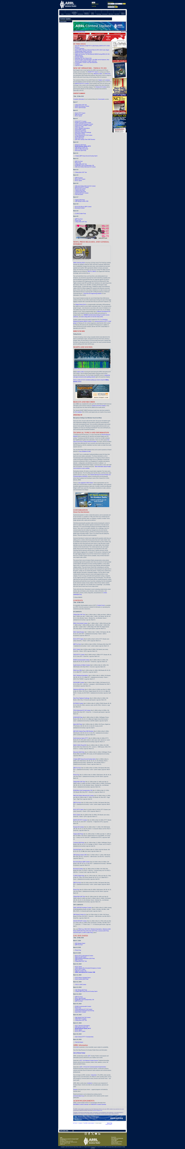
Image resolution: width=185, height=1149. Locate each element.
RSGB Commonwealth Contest (83, 122)
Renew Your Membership (118, 1138)
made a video (80, 371)
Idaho (100, 73)
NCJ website (78, 412)
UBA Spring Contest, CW (81, 1027)
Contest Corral (100, 605)
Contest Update (63, 21)
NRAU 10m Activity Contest (82, 106)
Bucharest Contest (79, 208)
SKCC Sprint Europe (80, 107)
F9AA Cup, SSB (79, 126)
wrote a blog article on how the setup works (92, 316)
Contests (77, 63)
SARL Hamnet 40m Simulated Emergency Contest (88, 968)
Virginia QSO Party (80, 190)
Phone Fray (78, 162)
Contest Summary (79, 48)
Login (93, 2)
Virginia (100, 80)
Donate (75, 1089)
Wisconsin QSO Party (80, 150)
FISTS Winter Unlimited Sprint (82, 977)
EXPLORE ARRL (64, 1130)
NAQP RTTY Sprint (93, 72)
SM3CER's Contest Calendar (98, 1104)
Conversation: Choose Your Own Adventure (86, 62)
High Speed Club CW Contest (82, 1017)
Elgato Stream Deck (81, 304)
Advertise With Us (114, 1139)
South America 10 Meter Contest (83, 125)
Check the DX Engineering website (92, 293)
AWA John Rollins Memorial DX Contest (85, 167)
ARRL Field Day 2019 (79, 262)
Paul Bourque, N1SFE (80, 31)
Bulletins (77, 47)
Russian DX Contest (101, 87)
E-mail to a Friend (114, 1142)
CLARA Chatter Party (80, 213)
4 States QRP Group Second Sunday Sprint (86, 156)
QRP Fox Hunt (79, 114)
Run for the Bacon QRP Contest (83, 206)
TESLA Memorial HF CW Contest (83, 135)
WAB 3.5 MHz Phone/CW (81, 149)
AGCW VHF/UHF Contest (81, 193)
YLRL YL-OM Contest (80, 984)
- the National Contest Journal (89, 1060)
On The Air (75, 1123)
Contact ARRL (114, 1140)
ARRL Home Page (81, 33)
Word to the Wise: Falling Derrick (83, 52)
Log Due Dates (79, 65)
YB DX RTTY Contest (80, 121)
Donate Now (113, 1137)
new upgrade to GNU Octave (85, 482)
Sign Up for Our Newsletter (116, 1143)
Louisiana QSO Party (80, 191)
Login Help (94, 6)
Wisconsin (107, 73)
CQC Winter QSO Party (81, 990)
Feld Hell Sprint (79, 194)
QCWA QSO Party (79, 136)
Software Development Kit (103, 311)
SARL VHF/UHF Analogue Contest (84, 124)
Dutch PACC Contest (80, 1012)
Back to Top (109, 1123)
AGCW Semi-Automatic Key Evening (84, 1010)
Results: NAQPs (79, 57)
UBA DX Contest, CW (80, 970)
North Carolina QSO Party (81, 979)
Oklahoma (96, 73)
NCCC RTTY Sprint (80, 113)
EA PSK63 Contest (80, 133)
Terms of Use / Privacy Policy (116, 1141)
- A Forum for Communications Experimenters (93, 1066)
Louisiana (107, 80)
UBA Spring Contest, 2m (81, 147)
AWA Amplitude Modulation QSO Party (85, 958)
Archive (99, 33)
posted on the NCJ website (99, 405)
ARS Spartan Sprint (80, 943)
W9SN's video (77, 368)
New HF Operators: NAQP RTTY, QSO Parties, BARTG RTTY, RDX (92, 45)
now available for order (85, 451)
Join (112, 1138)
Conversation (101, 99)
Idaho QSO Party (79, 138)
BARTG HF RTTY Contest (82, 83)
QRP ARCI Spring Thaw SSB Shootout (85, 139)
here (77, 1047)
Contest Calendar (117, 33)
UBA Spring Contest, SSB (81, 201)
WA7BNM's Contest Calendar (80, 1104)
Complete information (78, 99)
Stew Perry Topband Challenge (83, 132)
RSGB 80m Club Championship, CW (84, 165)
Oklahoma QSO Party (80, 131)
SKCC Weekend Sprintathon (82, 128)
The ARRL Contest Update (88, 1123)
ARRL (73, 4)
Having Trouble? (109, 1124)
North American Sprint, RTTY (80, 738)
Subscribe (93, 1075)
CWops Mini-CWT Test (81, 104)
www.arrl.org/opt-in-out (97, 1110)
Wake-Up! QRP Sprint (80, 957)
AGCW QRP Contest (80, 129)
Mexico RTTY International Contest (84, 955)
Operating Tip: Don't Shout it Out (83, 58)
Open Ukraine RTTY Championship (84, 1036)
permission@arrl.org (78, 1095)
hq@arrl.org (62, 1144)
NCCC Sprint (78, 115)
